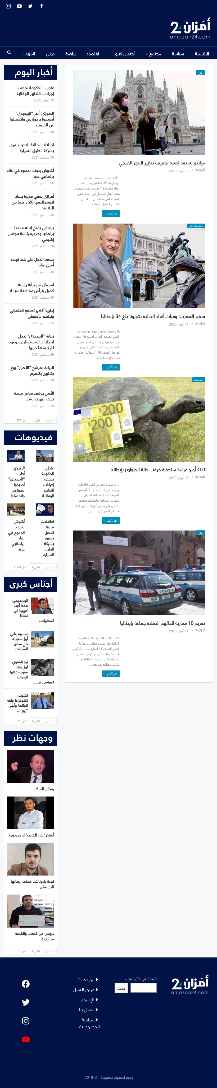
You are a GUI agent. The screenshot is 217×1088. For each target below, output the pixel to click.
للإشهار (87, 999)
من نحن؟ (86, 979)
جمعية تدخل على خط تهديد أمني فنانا (32, 261)
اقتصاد (93, 53)
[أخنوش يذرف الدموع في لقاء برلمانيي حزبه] (16, 509)
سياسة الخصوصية (89, 1022)
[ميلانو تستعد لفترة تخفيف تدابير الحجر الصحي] (139, 112)
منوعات (198, 379)
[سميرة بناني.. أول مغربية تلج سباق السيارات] (42, 639)
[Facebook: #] (26, 984)
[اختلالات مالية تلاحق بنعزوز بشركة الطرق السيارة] (45, 509)
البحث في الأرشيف (141, 978)
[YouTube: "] (26, 1039)
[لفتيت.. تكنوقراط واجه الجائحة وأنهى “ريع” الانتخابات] (42, 700)
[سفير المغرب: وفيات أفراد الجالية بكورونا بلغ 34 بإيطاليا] (139, 266)
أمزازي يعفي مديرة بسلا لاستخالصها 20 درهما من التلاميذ (33, 201)
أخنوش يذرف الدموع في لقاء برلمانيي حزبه (30, 172)
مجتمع (155, 53)
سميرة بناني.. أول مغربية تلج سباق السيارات (18, 641)
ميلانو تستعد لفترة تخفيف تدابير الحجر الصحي (162, 162)
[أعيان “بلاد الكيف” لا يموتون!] (30, 813)
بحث (121, 988)
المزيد (30, 53)
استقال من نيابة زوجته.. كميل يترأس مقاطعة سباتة (32, 287)
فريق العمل (83, 989)
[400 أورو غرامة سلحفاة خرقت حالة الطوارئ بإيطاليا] (139, 419)
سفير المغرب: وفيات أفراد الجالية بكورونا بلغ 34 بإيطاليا (153, 315)
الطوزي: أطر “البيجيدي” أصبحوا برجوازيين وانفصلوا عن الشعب (32, 118)
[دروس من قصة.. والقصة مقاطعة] (30, 911)
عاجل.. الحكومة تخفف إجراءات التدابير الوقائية (35, 90)
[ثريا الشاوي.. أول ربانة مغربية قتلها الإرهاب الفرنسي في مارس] (42, 667)
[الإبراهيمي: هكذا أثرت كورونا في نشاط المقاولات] (42, 606)
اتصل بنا (86, 1009)
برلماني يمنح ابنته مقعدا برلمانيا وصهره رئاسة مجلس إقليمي (31, 233)
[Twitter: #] (26, 1002)
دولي (50, 53)
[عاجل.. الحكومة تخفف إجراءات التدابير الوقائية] (45, 456)
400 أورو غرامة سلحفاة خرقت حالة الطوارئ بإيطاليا (158, 469)
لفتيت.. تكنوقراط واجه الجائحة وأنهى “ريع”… (17, 702)
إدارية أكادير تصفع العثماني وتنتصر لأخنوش (32, 313)
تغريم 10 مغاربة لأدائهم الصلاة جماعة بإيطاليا (162, 622)
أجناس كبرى (124, 53)
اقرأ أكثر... (111, 213)
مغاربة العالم (196, 226)
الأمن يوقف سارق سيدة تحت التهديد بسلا (34, 395)
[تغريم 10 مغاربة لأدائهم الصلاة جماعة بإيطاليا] (139, 572)
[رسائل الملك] (30, 766)
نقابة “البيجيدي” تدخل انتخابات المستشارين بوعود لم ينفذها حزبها (31, 341)
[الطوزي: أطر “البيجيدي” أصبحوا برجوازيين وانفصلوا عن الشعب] (16, 456)
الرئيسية (202, 53)
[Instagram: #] (26, 1021)
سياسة (178, 53)
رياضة (71, 53)
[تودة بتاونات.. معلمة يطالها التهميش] (30, 859)
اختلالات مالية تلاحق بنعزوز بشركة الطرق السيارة (31, 147)
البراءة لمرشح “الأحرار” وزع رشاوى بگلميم (32, 370)
